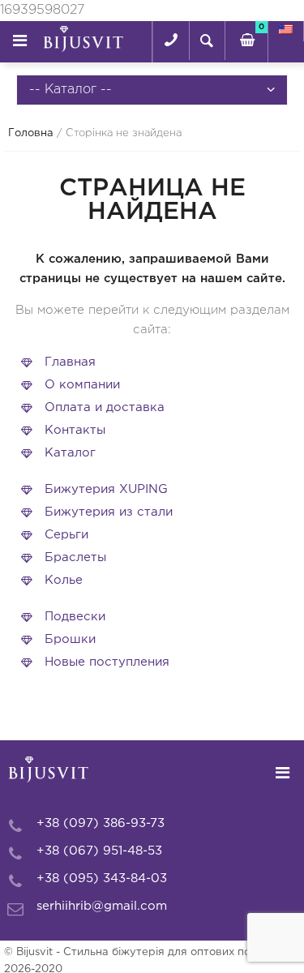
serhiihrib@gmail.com (101, 906)
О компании (82, 384)
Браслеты (75, 557)
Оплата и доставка (105, 407)
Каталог (70, 453)
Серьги (66, 534)
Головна (31, 133)
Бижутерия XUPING (106, 489)
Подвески (75, 616)
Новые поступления (107, 662)
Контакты (75, 430)
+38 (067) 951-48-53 (99, 851)
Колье (64, 580)
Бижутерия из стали (109, 512)
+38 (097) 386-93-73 (100, 823)
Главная (70, 362)
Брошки (70, 639)
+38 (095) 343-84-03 (101, 878)
